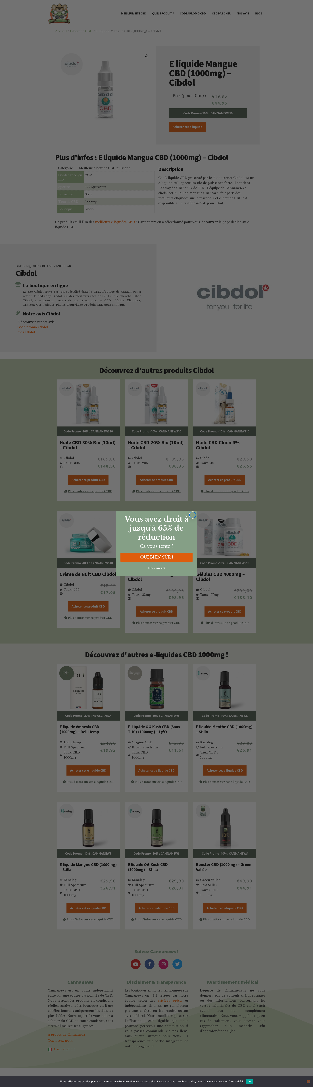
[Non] (308, 1081)
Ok (249, 1081)
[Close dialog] (192, 515)
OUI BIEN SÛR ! (156, 557)
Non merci (156, 568)
